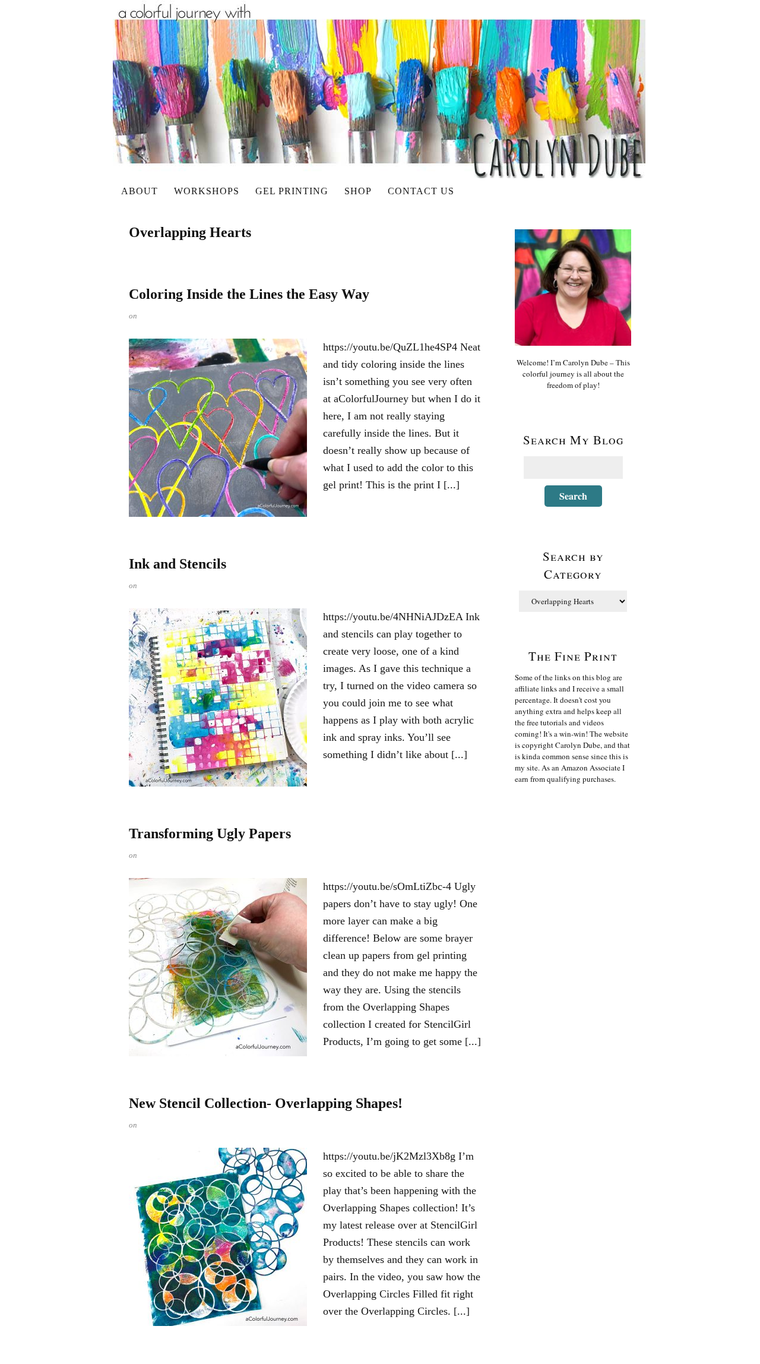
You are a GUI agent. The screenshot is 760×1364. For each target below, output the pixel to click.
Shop (358, 191)
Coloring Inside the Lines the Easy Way (249, 294)
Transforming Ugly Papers (210, 833)
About (139, 191)
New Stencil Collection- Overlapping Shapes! (266, 1103)
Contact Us (421, 191)
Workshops (206, 191)
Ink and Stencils (177, 564)
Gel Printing (291, 191)
